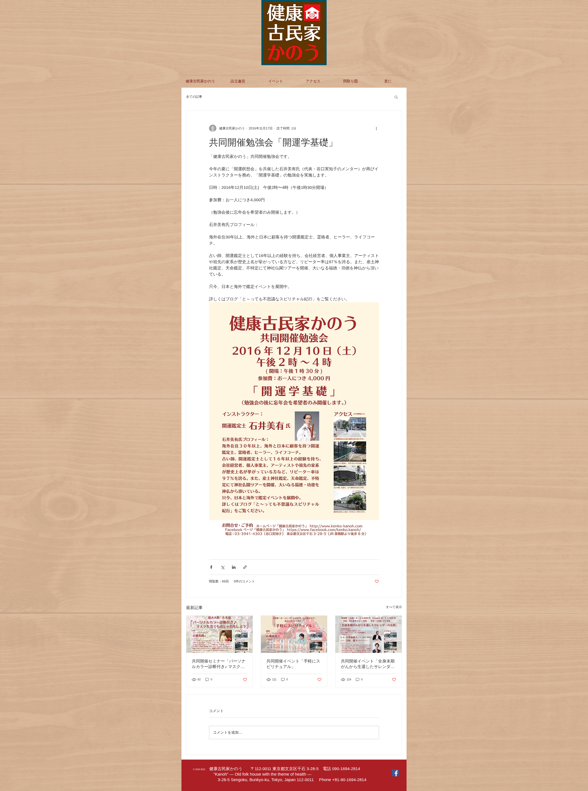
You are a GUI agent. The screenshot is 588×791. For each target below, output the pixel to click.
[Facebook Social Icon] (395, 772)
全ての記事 (194, 96)
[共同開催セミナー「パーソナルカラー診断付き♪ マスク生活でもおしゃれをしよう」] (219, 634)
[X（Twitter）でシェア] (222, 567)
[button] (396, 97)
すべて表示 (394, 607)
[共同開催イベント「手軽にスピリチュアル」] (294, 634)
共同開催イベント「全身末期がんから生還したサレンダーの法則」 (368, 664)
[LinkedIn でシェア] (234, 567)
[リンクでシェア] (245, 567)
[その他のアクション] (376, 128)
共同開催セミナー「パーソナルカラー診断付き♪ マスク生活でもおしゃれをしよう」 (219, 664)
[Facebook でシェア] (211, 567)
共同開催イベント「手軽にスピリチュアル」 (293, 664)
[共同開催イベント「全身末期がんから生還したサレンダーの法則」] (368, 634)
